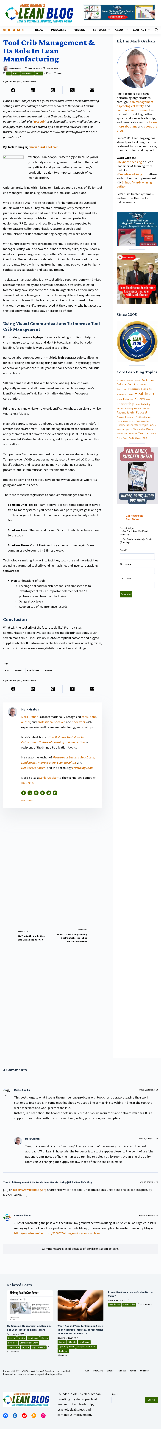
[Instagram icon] (48, 793)
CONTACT (139, 30)
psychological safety (130, 106)
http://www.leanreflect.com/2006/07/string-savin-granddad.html (57, 1233)
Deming (133, 384)
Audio (122, 380)
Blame (137, 380)
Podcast (141, 412)
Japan (119, 399)
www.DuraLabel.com (43, 147)
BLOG (39, 30)
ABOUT (120, 30)
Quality (121, 425)
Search (114, 1394)
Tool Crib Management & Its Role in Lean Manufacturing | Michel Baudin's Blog (47, 1182)
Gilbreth (72, 1342)
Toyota (143, 433)
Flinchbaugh (134, 389)
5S (9, 73)
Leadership (125, 403)
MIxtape (146, 408)
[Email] (92, 90)
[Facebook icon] (23, 793)
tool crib (39, 121)
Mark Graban (30, 717)
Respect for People (137, 425)
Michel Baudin (22, 1090)
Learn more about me (137, 124)
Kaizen (139, 399)
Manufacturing (143, 404)
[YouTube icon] (55, 793)
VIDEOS (79, 30)
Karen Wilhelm (22, 1215)
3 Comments (63, 1355)
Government (122, 394)
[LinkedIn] (4, 30)
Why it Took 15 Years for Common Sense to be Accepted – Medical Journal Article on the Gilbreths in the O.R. (80, 1329)
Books (145, 380)
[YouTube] (18, 30)
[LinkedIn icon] (30, 793)
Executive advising (130, 174)
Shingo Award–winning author (134, 184)
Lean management (140, 102)
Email (123, 550)
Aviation (130, 381)
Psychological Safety (143, 421)
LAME (148, 399)
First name (125, 564)
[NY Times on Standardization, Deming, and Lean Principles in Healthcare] (30, 1305)
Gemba (144, 389)
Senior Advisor (48, 778)
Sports (128, 429)
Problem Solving (143, 417)
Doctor (143, 384)
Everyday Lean (122, 389)
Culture (121, 385)
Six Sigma (120, 429)
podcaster (78, 722)
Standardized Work (143, 429)
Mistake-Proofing (125, 408)
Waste (39, 73)
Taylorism (63, 1351)
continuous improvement (133, 110)
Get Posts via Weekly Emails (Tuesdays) (136, 541)
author (25, 722)
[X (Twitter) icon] (42, 793)
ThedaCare (122, 433)
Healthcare (27, 73)
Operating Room (66, 1346)
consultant (88, 717)
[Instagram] (14, 30)
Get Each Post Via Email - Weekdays (134, 533)
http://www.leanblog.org (29, 1190)
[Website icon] (36, 793)
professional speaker (51, 722)
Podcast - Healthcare (125, 417)
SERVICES (100, 30)
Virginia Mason (122, 438)
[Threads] (53, 90)
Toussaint (133, 434)
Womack (138, 438)
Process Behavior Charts (125, 421)
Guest (16, 73)
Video (153, 433)
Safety (153, 425)
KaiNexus (27, 783)
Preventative (129, 1304)
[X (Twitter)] (72, 90)
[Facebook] (9, 30)
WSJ (144, 437)
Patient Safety (125, 413)
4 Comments (13, 1351)
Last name (125, 578)
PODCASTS (58, 30)
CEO (152, 380)
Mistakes (137, 408)
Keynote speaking (130, 162)
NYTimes (12, 1342)
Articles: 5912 (27, 801)
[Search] (156, 29)
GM (150, 389)
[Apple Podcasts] (23, 30)
